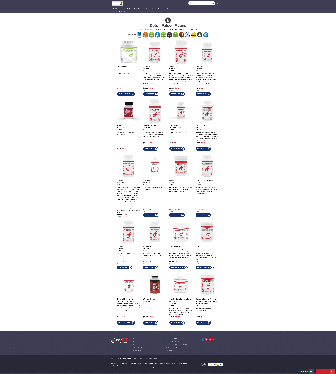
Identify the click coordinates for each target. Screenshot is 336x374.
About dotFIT (137, 348)
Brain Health (147, 182)
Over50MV (199, 69)
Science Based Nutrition (118, 11)
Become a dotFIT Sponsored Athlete (177, 345)
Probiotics (173, 182)
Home (135, 339)
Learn (135, 345)
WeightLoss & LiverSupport (205, 182)
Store (125, 11)
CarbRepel (120, 249)
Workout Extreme (149, 301)
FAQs (162, 358)
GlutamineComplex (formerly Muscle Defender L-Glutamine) (206, 302)
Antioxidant (121, 182)
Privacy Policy (148, 358)
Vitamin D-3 (175, 127)
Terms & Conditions (138, 358)
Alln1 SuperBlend (123, 66)
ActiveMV (146, 69)
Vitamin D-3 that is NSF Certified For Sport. (180, 132)
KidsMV (121, 127)
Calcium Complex (202, 127)
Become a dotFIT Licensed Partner (176, 339)
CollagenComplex (149, 127)
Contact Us (137, 351)
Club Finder (168, 351)
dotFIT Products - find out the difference (178, 348)
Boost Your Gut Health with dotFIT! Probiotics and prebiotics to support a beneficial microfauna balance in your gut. (180, 189)
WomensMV (173, 69)
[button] (218, 3)
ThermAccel (147, 249)
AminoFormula (174, 246)
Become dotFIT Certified (173, 342)
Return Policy (156, 358)
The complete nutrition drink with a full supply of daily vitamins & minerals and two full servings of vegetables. (128, 71)
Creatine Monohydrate (125, 299)
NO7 (197, 246)
